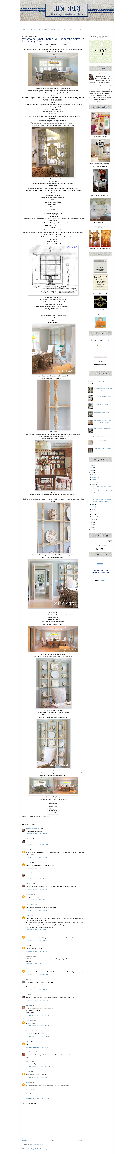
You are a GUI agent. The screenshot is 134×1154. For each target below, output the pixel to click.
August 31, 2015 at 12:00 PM (37, 989)
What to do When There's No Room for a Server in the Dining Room (53, 40)
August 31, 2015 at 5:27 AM (37, 951)
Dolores (28, 915)
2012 (91, 527)
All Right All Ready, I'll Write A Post (102, 428)
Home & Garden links (100, 566)
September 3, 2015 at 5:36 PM (37, 1047)
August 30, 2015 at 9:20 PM (36, 940)
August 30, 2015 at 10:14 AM (37, 844)
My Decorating (43, 29)
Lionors (28, 1082)
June (93, 507)
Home (23, 29)
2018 (91, 465)
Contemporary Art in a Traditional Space (101, 499)
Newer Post (25, 1140)
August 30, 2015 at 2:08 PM (36, 857)
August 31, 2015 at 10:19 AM (37, 964)
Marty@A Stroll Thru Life (33, 828)
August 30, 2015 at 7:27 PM (36, 930)
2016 (91, 470)
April (93, 511)
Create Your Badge (100, 353)
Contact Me (78, 29)
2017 (91, 467)
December (94, 474)
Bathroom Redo (102, 440)
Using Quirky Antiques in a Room (100, 501)
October (94, 479)
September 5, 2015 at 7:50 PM (37, 1077)
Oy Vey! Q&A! (67, 29)
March (93, 514)
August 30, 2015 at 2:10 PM (36, 868)
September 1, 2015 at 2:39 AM (38, 1015)
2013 (91, 524)
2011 (91, 529)
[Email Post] (47, 816)
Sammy (28, 873)
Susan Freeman (30, 1052)
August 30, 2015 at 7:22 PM (36, 900)
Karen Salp (29, 862)
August (94, 484)
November (94, 477)
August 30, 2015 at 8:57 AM (37, 834)
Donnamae (29, 935)
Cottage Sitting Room (102, 404)
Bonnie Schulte (30, 905)
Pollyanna (28, 839)
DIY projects (31, 29)
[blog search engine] (100, 564)
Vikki (27, 994)
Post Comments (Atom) (36, 1144)
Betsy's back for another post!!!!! (100, 436)
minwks (28, 1005)
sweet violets (29, 883)
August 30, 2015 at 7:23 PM (36, 910)
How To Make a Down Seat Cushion (102, 448)
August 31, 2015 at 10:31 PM (37, 1000)
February (94, 516)
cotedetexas (29, 1020)
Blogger (103, 580)
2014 (91, 522)
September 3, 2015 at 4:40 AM (38, 1026)
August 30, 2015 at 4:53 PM (36, 889)
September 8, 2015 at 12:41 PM (38, 1099)
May (93, 509)
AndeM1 (28, 1071)
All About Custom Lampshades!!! (102, 412)
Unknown (28, 894)
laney (27, 945)
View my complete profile (100, 101)
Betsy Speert (104, 73)
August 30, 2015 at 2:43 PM (36, 878)
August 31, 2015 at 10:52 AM (37, 974)
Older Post (81, 1140)
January (94, 519)
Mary (27, 979)
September (94, 482)
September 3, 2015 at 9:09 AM (38, 1036)
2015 (91, 472)
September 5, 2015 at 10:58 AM (38, 1066)
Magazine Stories (55, 29)
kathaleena (28, 969)
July (93, 504)
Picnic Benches (30, 1031)
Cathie (27, 849)
